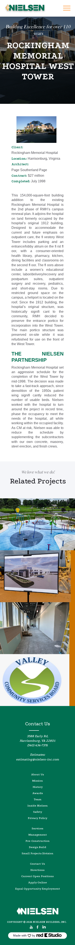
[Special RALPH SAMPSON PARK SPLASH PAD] (37, 524)
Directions (37, 869)
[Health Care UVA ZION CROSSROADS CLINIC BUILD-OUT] (37, 628)
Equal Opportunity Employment (37, 888)
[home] (24, 8)
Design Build (37, 847)
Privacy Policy (37, 818)
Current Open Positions (37, 876)
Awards (37, 793)
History (37, 786)
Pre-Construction (37, 840)
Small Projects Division (37, 853)
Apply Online (37, 882)
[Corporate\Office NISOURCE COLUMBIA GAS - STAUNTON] (37, 576)
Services (37, 828)
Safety (37, 811)
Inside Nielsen (37, 805)
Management (37, 834)
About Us (37, 774)
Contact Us (37, 863)
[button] (66, 8)
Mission (37, 780)
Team (37, 799)
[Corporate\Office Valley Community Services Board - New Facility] (37, 680)
